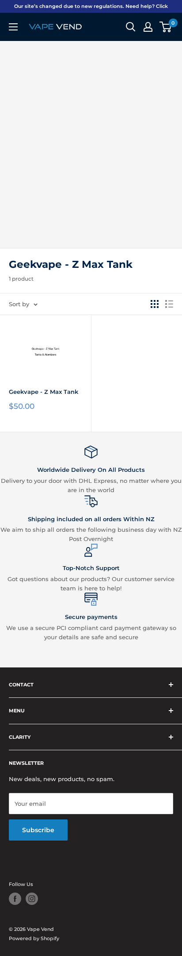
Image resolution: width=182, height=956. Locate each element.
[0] (165, 27)
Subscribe (38, 830)
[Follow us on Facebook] (15, 899)
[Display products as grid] (155, 304)
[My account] (148, 27)
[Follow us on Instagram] (32, 899)
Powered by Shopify (34, 938)
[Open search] (131, 27)
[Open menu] (13, 26)
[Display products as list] (169, 304)
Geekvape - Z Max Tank (43, 391)
